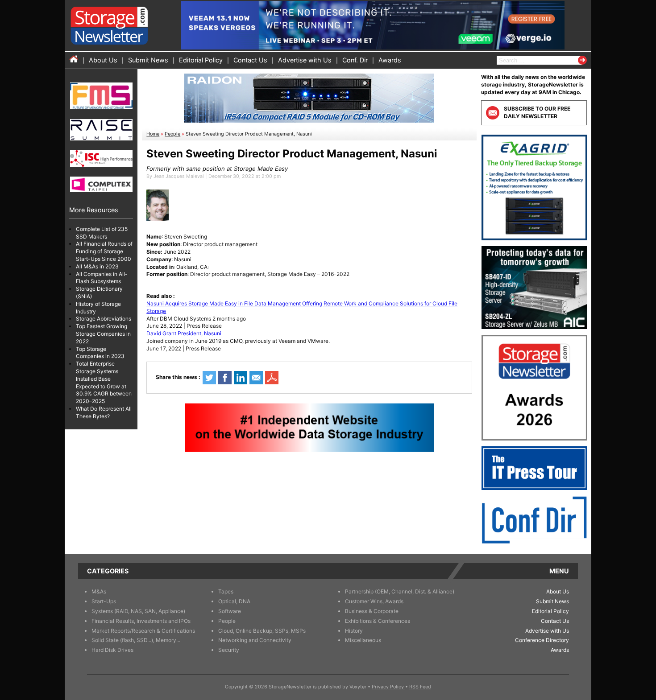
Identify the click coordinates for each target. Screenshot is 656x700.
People (172, 134)
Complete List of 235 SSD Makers (102, 233)
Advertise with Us (305, 60)
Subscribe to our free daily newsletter (537, 112)
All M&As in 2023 (97, 266)
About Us (103, 60)
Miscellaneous (363, 640)
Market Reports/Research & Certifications (143, 630)
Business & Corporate (372, 611)
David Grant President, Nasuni (183, 333)
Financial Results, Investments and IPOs (141, 621)
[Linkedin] (240, 377)
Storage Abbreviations (103, 319)
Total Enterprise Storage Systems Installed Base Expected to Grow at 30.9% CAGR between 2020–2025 (104, 383)
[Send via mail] (256, 377)
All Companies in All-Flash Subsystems (102, 278)
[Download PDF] (271, 377)
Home (152, 134)
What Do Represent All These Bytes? (104, 412)
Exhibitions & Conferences (377, 621)
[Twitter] (209, 377)
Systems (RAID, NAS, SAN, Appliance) (138, 611)
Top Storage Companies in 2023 (100, 353)
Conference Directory (542, 640)
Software (229, 611)
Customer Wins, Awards (374, 601)
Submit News (148, 60)
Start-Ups (103, 601)
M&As (98, 591)
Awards (389, 60)
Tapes (225, 591)
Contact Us (250, 60)
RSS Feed (420, 687)
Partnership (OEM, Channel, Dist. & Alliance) (399, 591)
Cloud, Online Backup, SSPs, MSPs (262, 630)
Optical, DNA (234, 601)
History (354, 630)
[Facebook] (225, 377)
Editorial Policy (201, 60)
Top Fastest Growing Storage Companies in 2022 (103, 334)
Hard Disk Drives (112, 649)
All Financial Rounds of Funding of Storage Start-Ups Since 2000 (104, 252)
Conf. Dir (355, 60)
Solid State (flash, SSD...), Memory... (135, 640)
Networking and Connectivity (254, 640)
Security (228, 649)
